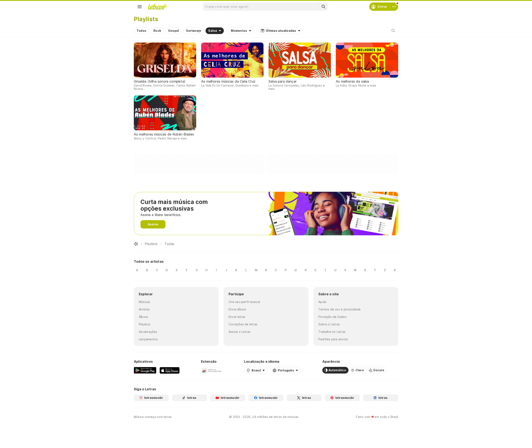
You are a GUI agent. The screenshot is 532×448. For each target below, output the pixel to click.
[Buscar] (323, 6)
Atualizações (148, 331)
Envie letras (237, 317)
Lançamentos (148, 339)
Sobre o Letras (329, 324)
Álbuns (143, 317)
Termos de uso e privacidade (339, 309)
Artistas (144, 309)
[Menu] (139, 6)
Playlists (144, 324)
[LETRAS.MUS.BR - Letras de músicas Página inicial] (157, 6)
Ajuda (322, 302)
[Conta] (394, 6)
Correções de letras (243, 324)
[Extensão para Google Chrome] (212, 370)
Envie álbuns (237, 309)
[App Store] (170, 370)
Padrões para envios (333, 339)
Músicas (144, 302)
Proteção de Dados (332, 317)
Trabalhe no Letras (332, 331)
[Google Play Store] (145, 370)
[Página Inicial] (136, 244)
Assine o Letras (239, 331)
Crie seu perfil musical (244, 302)
